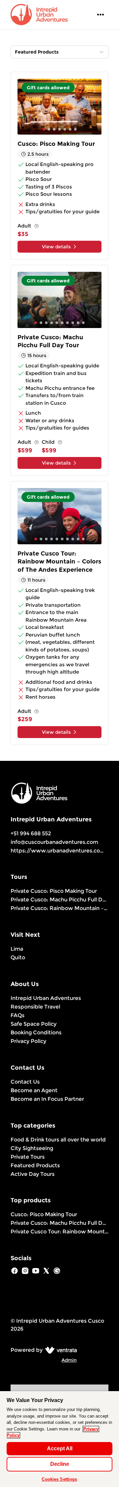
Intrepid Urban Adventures (46, 998)
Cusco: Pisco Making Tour (44, 1214)
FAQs (17, 1015)
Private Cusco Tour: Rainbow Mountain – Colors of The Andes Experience (59, 1231)
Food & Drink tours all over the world (58, 1139)
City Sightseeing (32, 1148)
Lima (17, 949)
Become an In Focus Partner (47, 1099)
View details (56, 247)
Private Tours (28, 1157)
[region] (59, 1439)
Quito (18, 957)
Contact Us (25, 1082)
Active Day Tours (33, 1174)
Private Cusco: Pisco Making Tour (54, 891)
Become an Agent (34, 1090)
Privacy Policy (28, 1041)
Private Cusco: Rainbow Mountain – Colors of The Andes (59, 908)
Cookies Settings (59, 1479)
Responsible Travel (35, 1007)
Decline (59, 1464)
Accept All (59, 1448)
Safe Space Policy (34, 1024)
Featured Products (35, 1165)
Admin (69, 1360)
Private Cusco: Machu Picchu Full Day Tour (59, 899)
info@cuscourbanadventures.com (54, 842)
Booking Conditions (36, 1032)
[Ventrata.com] (60, 1350)
